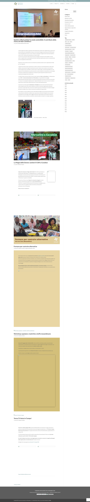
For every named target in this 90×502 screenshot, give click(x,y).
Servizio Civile (73, 72)
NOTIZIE (73, 3)
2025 (66, 86)
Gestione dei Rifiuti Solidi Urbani (69, 53)
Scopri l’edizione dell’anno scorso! (24, 474)
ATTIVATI (67, 3)
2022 (66, 92)
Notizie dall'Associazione (22, 43)
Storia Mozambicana (70, 74)
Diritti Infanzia (67, 47)
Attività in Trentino (21, 164)
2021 (66, 94)
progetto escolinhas (41, 255)
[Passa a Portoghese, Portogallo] (72, 1)
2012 (66, 111)
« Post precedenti (17, 484)
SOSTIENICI (62, 3)
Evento (73, 49)
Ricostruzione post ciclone (69, 70)
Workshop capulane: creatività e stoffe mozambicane (32, 334)
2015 (66, 105)
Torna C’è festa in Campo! (23, 418)
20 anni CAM (67, 16)
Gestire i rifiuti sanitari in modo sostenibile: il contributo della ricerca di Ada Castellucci (35, 40)
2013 (66, 109)
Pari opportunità (67, 64)
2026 (66, 84)
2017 (66, 102)
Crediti (50, 500)
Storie (28, 43)
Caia (68, 41)
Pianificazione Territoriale (68, 66)
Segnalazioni (67, 33)
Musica (74, 60)
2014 (66, 107)
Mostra (71, 58)
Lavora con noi (67, 23)
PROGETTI (56, 3)
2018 (66, 100)
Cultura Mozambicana (68, 45)
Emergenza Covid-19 (69, 22)
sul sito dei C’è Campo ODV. (34, 442)
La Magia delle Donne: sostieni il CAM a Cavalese (31, 162)
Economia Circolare (73, 47)
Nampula (66, 62)
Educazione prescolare (68, 49)
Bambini (73, 39)
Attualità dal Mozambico (69, 20)
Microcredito (67, 58)
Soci (65, 74)
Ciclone (71, 41)
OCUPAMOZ (70, 62)
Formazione (67, 51)
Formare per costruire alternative (25, 246)
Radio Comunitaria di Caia (68, 68)
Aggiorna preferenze (50, 494)
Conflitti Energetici (67, 43)
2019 (66, 98)
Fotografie (71, 51)
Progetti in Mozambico (28, 248)
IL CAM (51, 3)
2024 (66, 88)
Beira (66, 41)
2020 (66, 96)
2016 (66, 103)
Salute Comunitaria (68, 72)
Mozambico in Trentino (68, 60)
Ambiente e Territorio (68, 39)
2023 (66, 90)
